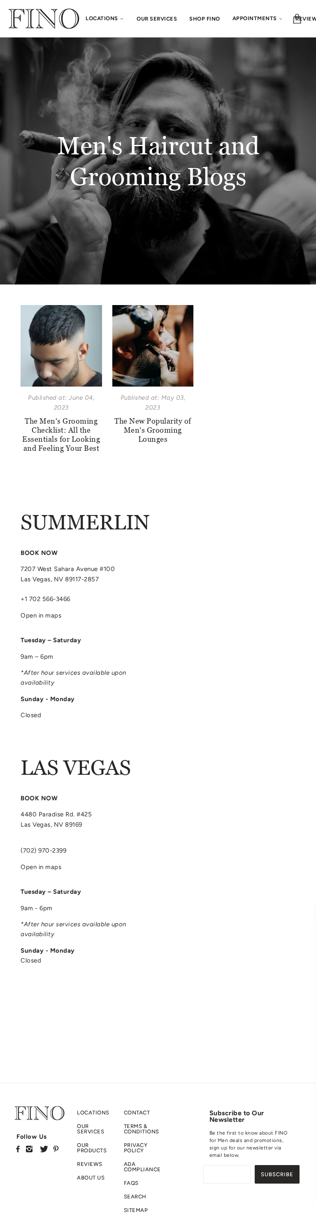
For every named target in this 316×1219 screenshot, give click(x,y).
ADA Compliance (142, 1166)
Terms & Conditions (141, 1129)
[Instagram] (29, 1148)
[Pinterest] (56, 1148)
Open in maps (41, 615)
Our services (90, 1129)
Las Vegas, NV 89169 (51, 824)
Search (135, 1196)
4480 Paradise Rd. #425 (56, 814)
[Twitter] (44, 1148)
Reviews (89, 1164)
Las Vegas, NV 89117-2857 (60, 579)
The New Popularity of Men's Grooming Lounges (152, 430)
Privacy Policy (136, 1148)
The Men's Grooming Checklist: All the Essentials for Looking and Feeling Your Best (61, 434)
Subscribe (277, 1174)
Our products (92, 1148)
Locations (93, 1112)
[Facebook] (17, 1148)
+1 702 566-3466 (45, 599)
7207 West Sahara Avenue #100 (68, 569)
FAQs (131, 1183)
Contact (137, 1112)
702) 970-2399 (45, 850)
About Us (91, 1178)
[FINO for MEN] (43, 18)
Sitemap (136, 1210)
